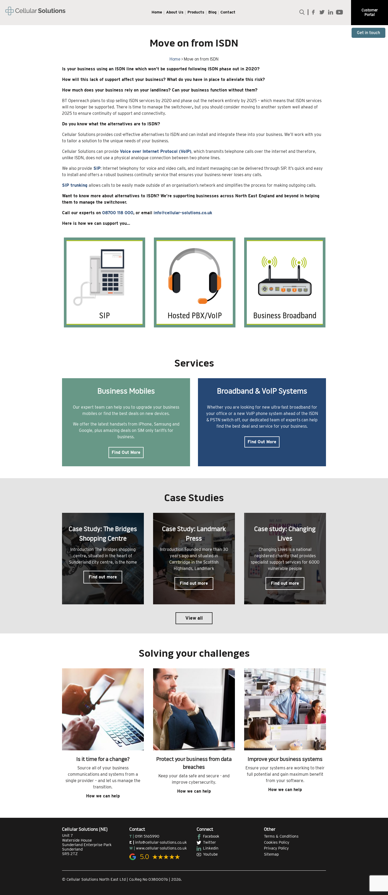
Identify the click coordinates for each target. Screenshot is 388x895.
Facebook (211, 836)
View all (194, 618)
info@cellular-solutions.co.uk (183, 212)
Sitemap (271, 854)
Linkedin (211, 848)
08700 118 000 (117, 212)
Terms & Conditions (281, 836)
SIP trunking (74, 185)
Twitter (209, 842)
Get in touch (368, 32)
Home (157, 12)
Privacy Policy (276, 848)
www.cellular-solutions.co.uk (161, 848)
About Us (174, 12)
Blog (212, 12)
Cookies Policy (276, 842)
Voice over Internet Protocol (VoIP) (155, 151)
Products (195, 12)
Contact (227, 12)
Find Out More (126, 452)
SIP (97, 168)
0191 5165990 (147, 836)
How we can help (103, 795)
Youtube (210, 854)
